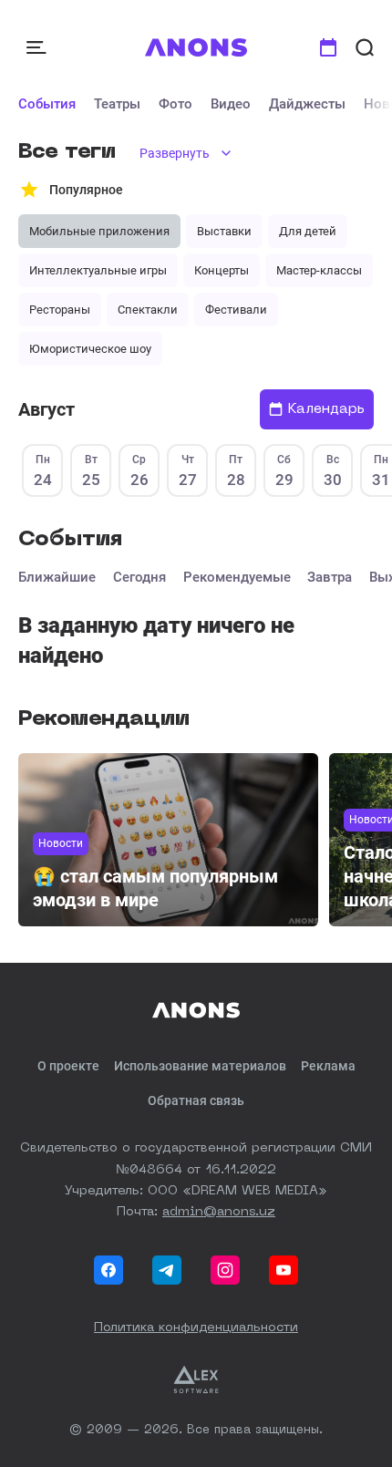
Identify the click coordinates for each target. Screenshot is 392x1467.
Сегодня (139, 577)
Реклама (328, 1066)
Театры (117, 104)
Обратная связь (196, 1100)
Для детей (307, 231)
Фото (175, 104)
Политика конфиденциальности (196, 1327)
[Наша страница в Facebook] (108, 1270)
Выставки (224, 231)
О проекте (68, 1066)
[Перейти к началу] (196, 47)
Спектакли (148, 309)
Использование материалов (200, 1066)
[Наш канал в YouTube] (283, 1270)
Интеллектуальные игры (98, 270)
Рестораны (59, 309)
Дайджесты (307, 104)
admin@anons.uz (218, 1211)
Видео (231, 104)
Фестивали (236, 309)
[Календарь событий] (328, 47)
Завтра (329, 577)
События (47, 104)
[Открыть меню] (38, 47)
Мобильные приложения (99, 231)
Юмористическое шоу (90, 349)
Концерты (221, 270)
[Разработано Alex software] (196, 1379)
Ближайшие (57, 577)
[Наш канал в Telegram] (167, 1270)
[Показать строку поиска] (365, 47)
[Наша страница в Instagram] (225, 1270)
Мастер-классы (319, 270)
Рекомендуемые (237, 577)
